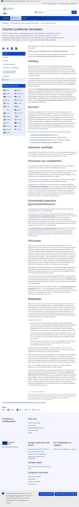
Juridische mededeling (34, 423)
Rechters (5, 60)
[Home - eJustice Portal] (7, 10)
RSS (44, 3)
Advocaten (6, 76)
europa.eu (15, 447)
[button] (4, 410)
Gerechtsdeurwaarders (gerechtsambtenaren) (9, 72)
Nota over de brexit (33, 430)
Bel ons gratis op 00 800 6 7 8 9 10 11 (38, 449)
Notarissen (6, 79)
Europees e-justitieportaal (8, 420)
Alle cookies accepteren (46, 494)
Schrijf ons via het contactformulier (37, 454)
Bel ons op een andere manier (36, 451)
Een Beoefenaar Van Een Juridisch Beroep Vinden (25, 23)
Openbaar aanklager (9, 64)
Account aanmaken (63, 3)
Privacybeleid (31, 425)
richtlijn (68, 278)
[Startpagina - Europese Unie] (8, 443)
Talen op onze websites (34, 476)
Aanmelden (73, 3)
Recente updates (52, 3)
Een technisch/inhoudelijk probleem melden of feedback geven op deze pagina (23, 402)
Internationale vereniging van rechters (40, 140)
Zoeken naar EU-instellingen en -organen (65, 449)
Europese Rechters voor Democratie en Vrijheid (43, 142)
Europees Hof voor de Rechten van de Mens (51, 100)
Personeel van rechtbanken (10, 67)
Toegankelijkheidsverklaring (35, 428)
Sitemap (30, 432)
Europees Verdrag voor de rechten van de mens (51, 89)
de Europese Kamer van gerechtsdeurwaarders (43, 228)
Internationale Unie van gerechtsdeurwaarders (42, 215)
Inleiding (5, 57)
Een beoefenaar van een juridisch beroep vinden (49, 56)
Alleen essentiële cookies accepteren (66, 494)
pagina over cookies (14, 495)
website (71, 84)
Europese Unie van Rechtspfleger (39, 186)
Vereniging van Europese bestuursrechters (42, 135)
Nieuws (24, 18)
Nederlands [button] (40, 12)
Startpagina (6, 18)
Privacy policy (32, 484)
